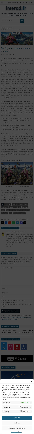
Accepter (17, 418)
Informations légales (16, 432)
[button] (31, 382)
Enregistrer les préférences (17, 428)
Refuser (17, 423)
